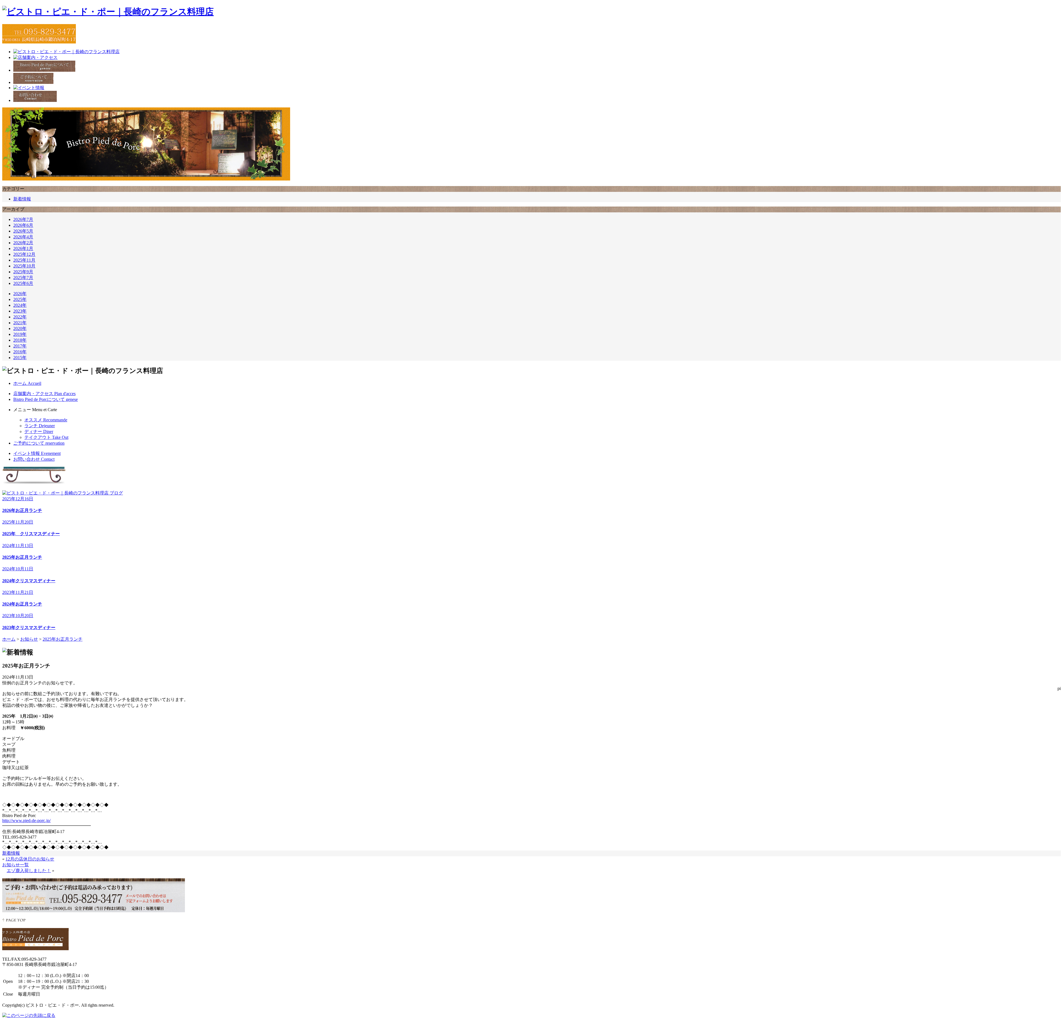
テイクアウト (46, 437)
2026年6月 (23, 225)
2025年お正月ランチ (62, 639)
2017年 (20, 346)
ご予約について (38, 443)
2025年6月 (23, 283)
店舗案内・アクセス (44, 393)
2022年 (20, 317)
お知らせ (29, 639)
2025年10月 (24, 266)
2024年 (20, 305)
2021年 (20, 322)
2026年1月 (23, 248)
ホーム (27, 383)
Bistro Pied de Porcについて (45, 399)
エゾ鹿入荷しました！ (29, 870)
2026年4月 (23, 237)
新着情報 (22, 199)
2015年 (20, 357)
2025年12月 (24, 254)
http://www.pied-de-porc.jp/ (26, 820)
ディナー (38, 431)
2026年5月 (23, 231)
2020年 (20, 328)
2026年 (20, 293)
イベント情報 (37, 453)
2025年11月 (24, 260)
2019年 (20, 334)
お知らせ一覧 (15, 864)
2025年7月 (23, 277)
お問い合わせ (34, 459)
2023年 (20, 311)
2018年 (20, 340)
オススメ (45, 420)
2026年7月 (23, 219)
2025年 (20, 299)
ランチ (39, 425)
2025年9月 (23, 271)
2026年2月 (23, 242)
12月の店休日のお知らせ (30, 859)
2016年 (20, 351)
